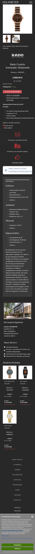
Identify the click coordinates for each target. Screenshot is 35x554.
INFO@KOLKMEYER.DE (11, 333)
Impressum (17, 507)
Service (17, 480)
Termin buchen (9, 125)
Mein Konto (17, 459)
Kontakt (17, 500)
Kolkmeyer (17, 474)
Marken (9, 46)
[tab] (17, 181)
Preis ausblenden (11, 123)
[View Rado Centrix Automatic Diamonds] (7, 39)
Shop (17, 490)
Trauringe (17, 485)
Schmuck (17, 464)
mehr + (12, 200)
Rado (13, 46)
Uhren (4, 46)
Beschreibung (9, 181)
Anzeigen (5, 106)
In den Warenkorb (12, 91)
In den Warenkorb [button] (8, 401)
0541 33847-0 (8, 128)
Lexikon (17, 495)
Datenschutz (17, 511)
